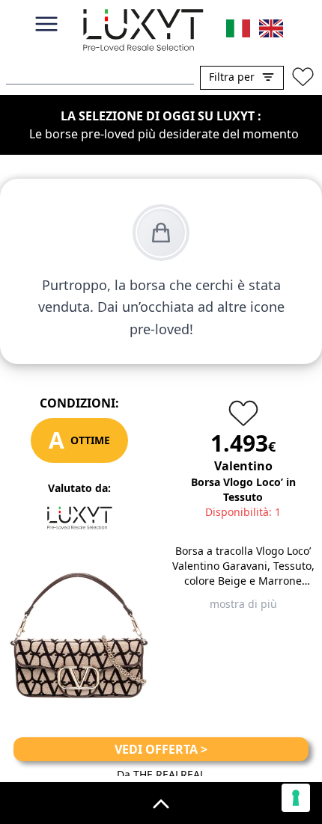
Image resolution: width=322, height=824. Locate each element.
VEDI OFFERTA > (161, 749)
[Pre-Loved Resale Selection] (142, 33)
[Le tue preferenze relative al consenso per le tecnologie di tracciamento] (296, 798)
